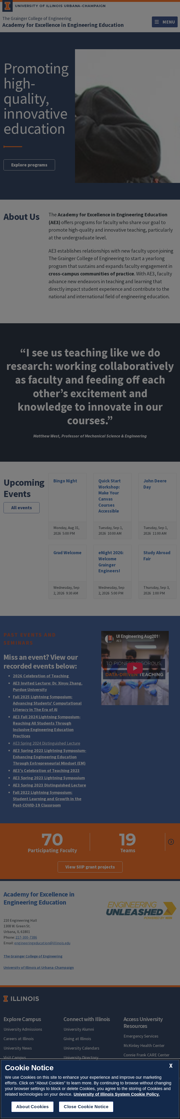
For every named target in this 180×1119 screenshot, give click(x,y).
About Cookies (32, 1106)
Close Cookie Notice (86, 1106)
